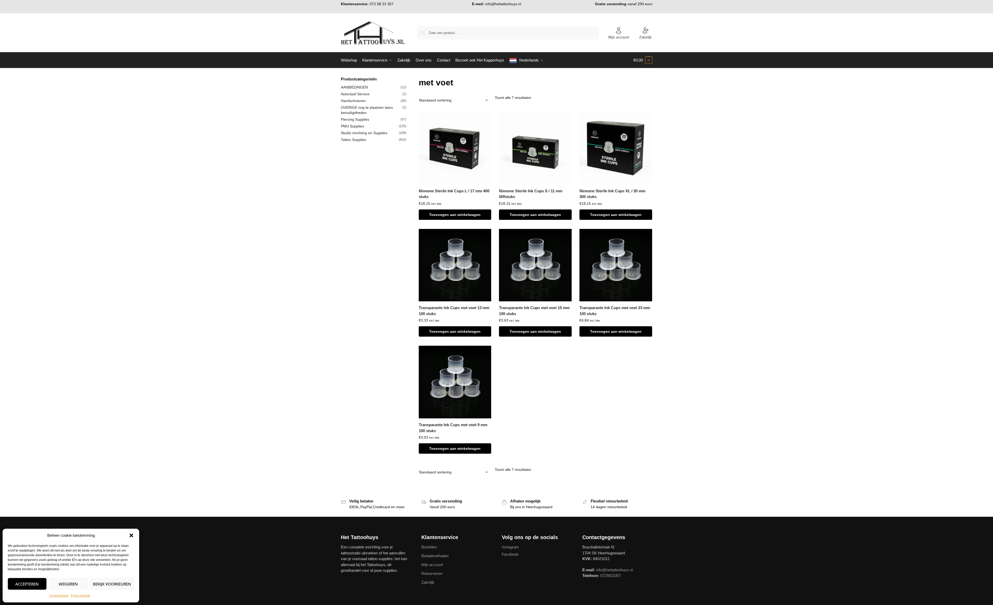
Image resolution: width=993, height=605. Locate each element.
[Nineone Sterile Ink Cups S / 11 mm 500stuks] (535, 148)
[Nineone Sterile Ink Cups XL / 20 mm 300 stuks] (615, 148)
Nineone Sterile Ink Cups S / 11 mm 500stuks (530, 194)
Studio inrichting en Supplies (364, 133)
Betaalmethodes (435, 556)
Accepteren (27, 584)
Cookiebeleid (58, 595)
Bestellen (429, 547)
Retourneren (431, 573)
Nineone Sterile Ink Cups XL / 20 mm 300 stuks (612, 194)
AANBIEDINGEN (354, 87)
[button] (131, 535)
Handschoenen (353, 101)
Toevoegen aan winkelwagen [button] (455, 215)
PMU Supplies (352, 126)
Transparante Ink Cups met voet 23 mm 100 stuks (614, 310)
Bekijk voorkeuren (112, 584)
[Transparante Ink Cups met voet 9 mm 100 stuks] (455, 382)
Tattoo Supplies (353, 140)
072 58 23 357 (382, 4)
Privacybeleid (80, 595)
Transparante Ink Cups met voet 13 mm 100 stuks (454, 310)
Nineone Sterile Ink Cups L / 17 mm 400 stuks (454, 194)
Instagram (510, 547)
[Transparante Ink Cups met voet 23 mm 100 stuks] (615, 265)
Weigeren (68, 584)
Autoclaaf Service (355, 94)
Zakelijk (645, 37)
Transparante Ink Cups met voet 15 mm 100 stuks (534, 310)
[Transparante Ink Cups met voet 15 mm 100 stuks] (535, 265)
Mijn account (618, 37)
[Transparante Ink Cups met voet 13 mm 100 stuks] (455, 265)
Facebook (510, 554)
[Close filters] (407, 79)
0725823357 (610, 575)
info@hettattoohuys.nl (503, 4)
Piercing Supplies (355, 119)
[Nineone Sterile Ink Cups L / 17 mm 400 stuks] (455, 148)
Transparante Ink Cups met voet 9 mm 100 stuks (453, 428)
